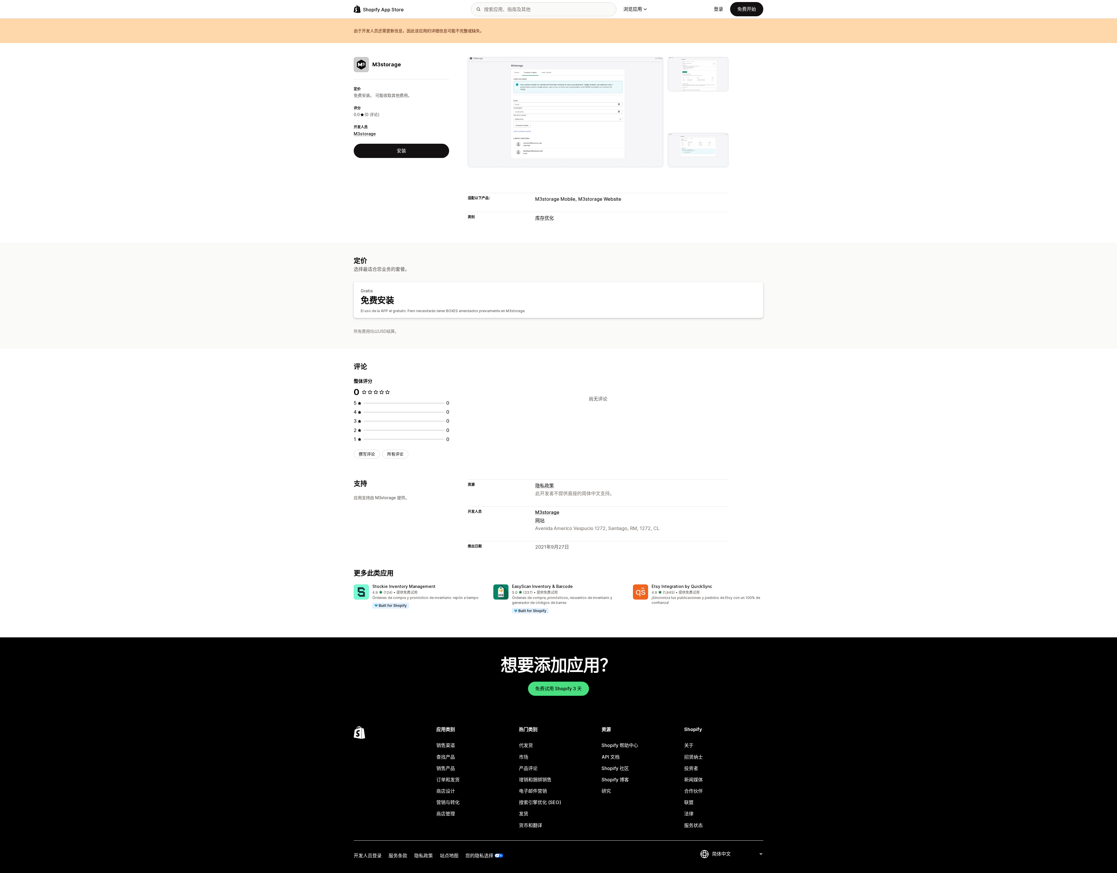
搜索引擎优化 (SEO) (540, 802)
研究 (606, 791)
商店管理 (445, 814)
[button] (419, 596)
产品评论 (528, 768)
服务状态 (693, 825)
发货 (523, 814)
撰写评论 (367, 453)
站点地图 (449, 855)
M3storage (365, 133)
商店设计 (445, 791)
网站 (540, 520)
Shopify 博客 (615, 780)
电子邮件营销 (533, 791)
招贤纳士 (693, 757)
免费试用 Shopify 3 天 (558, 688)
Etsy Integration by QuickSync (682, 586)
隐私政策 (544, 485)
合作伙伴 (693, 791)
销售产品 (445, 768)
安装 (401, 151)
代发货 (526, 745)
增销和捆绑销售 (535, 780)
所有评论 (395, 453)
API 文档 (611, 757)
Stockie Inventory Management (403, 586)
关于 (688, 745)
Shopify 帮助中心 (620, 745)
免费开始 (746, 9)
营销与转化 (448, 802)
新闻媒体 (693, 780)
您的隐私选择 (479, 855)
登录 (718, 9)
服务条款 (398, 855)
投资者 (691, 768)
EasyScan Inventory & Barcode (542, 586)
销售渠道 (445, 745)
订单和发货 (448, 780)
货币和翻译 (530, 825)
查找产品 (445, 757)
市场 (523, 757)
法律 (688, 814)
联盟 (688, 802)
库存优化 (544, 218)
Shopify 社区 (615, 768)
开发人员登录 (368, 855)
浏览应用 (632, 9)
